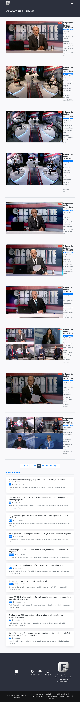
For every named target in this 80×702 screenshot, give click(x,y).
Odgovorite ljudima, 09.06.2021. (68, 206)
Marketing (49, 694)
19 (51, 466)
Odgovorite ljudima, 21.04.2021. (68, 421)
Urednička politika (61, 694)
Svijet (10, 520)
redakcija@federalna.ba (63, 681)
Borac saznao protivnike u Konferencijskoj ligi (28, 581)
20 (55, 466)
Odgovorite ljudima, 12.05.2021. (68, 289)
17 (43, 466)
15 (35, 466)
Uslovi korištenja (51, 696)
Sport (10, 601)
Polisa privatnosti (65, 696)
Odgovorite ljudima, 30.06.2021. (68, 69)
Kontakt (51, 699)
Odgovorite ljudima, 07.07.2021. (68, 25)
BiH (10, 484)
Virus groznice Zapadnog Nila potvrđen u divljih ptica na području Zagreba (40, 534)
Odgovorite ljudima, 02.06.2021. (68, 248)
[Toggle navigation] (72, 3)
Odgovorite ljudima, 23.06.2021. (68, 114)
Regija (10, 536)
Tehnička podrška (38, 696)
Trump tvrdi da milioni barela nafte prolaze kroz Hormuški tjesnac (36, 565)
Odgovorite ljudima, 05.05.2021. (68, 331)
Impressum (39, 694)
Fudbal (10, 583)
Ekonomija (11, 554)
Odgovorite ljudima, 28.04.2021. (68, 376)
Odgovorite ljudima (68, 29)
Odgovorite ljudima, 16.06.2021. (68, 156)
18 (47, 466)
